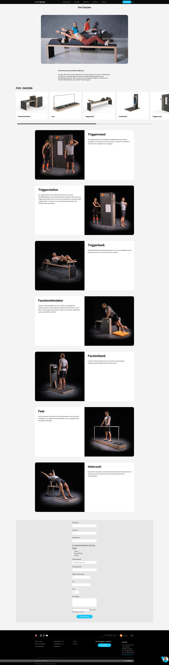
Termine (104, 2)
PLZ (73, 589)
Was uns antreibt (40, 644)
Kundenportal (58, 641)
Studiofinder (57, 644)
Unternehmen (76, 537)
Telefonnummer (77, 567)
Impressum (38, 660)
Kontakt (127, 2)
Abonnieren (104, 645)
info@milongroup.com (128, 654)
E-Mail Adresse (76, 559)
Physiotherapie (78, 553)
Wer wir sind (38, 641)
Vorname (75, 530)
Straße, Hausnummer (78, 574)
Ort (73, 581)
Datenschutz (45, 660)
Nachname (75, 522)
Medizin (76, 555)
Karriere (75, 644)
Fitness (76, 551)
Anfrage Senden (84, 616)
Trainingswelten (39, 646)
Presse (75, 641)
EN (133, 2)
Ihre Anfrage (75, 596)
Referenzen (57, 646)
